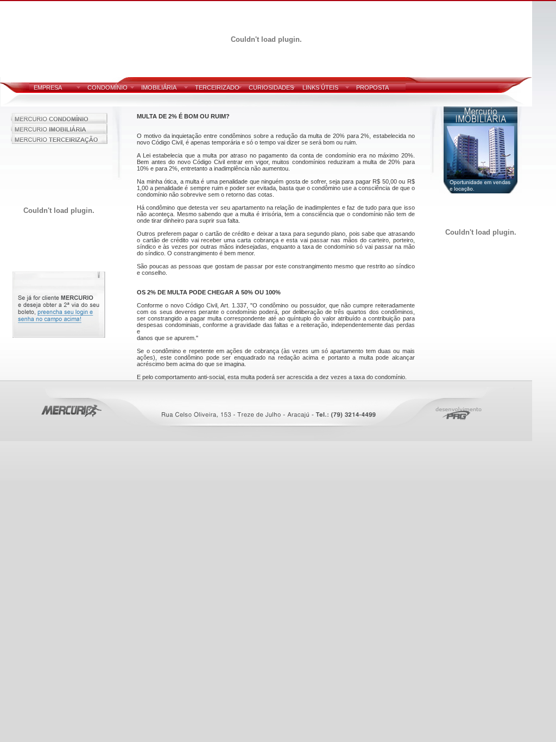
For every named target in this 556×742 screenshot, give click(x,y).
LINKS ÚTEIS (320, 87)
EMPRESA (48, 87)
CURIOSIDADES (271, 87)
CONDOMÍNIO (107, 87)
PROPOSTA (372, 87)
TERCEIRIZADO (217, 87)
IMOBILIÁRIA (158, 87)
